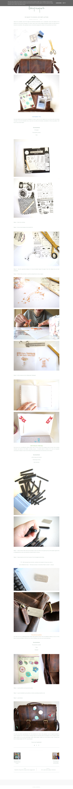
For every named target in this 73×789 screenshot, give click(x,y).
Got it (64, 3)
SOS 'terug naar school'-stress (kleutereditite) (56, 762)
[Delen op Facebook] (36, 745)
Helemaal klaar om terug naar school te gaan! (17, 762)
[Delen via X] (34, 745)
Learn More (58, 3)
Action (41, 19)
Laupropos (37, 787)
